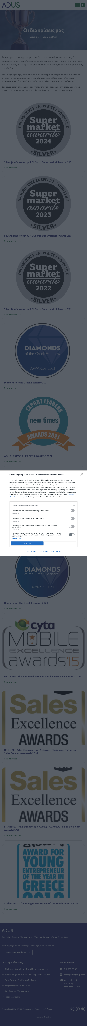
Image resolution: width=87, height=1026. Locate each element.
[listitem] (43, 505)
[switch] (72, 510)
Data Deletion (31, 551)
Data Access (43, 551)
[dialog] (43, 513)
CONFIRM (27, 543)
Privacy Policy (56, 551)
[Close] (82, 475)
